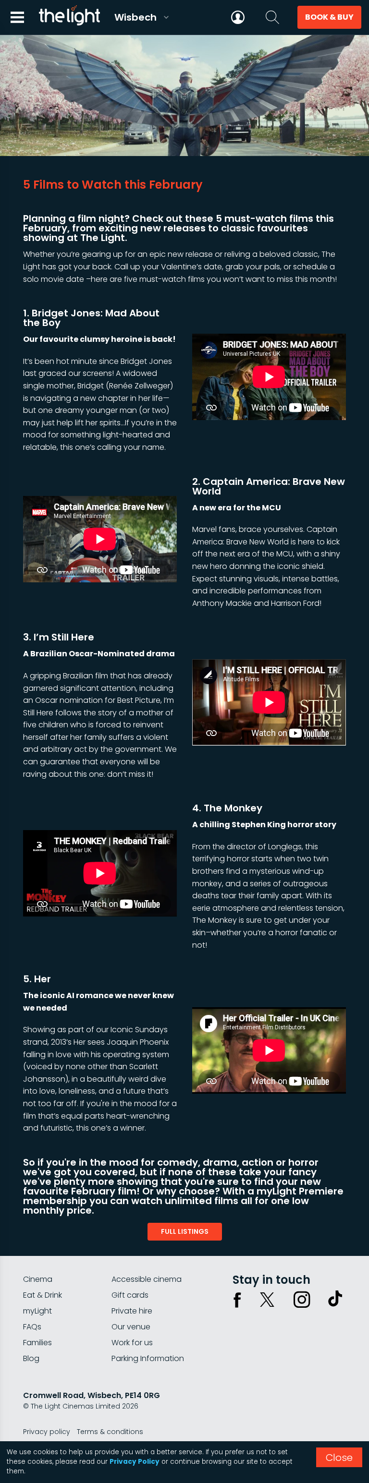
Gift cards (129, 1295)
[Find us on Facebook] (237, 1299)
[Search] (272, 17)
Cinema (37, 1279)
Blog (31, 1358)
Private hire (131, 1310)
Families (37, 1342)
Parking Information (147, 1358)
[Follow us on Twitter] (267, 1299)
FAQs (32, 1326)
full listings (185, 1231)
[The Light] (69, 17)
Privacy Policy (135, 1461)
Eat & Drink (42, 1295)
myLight (37, 1310)
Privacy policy (46, 1431)
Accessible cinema (146, 1279)
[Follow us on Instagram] (301, 1299)
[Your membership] (238, 17)
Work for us (132, 1342)
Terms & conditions (110, 1431)
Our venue (130, 1326)
